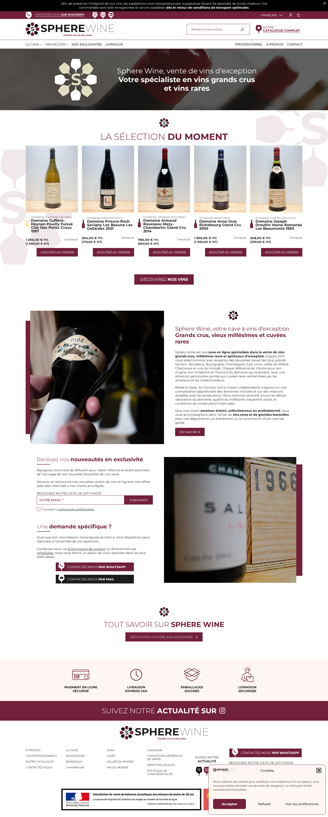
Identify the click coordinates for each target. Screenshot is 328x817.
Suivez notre (159, 710)
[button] (319, 770)
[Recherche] (242, 29)
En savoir (190, 432)
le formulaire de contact (86, 549)
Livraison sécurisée (247, 689)
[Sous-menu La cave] (41, 44)
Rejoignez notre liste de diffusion (69, 493)
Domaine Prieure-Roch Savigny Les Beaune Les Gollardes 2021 (110, 225)
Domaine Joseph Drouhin (275, 218)
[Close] (324, 3)
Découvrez (164, 279)
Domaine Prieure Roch (105, 218)
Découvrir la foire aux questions (161, 637)
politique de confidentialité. (76, 509)
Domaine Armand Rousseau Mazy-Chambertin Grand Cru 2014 (164, 226)
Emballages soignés (192, 689)
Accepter (229, 804)
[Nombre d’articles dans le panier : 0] (298, 15)
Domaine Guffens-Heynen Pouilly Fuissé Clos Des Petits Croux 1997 (52, 226)
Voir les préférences (302, 804)
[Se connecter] (291, 15)
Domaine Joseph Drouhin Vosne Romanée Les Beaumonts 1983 (278, 225)
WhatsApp (45, 553)
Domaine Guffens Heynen (51, 217)
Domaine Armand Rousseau (164, 217)
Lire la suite (52, 179)
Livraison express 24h (136, 689)
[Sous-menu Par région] (67, 44)
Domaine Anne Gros (214, 218)
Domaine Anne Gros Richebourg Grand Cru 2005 (220, 225)
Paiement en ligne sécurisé (80, 689)
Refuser (264, 804)
